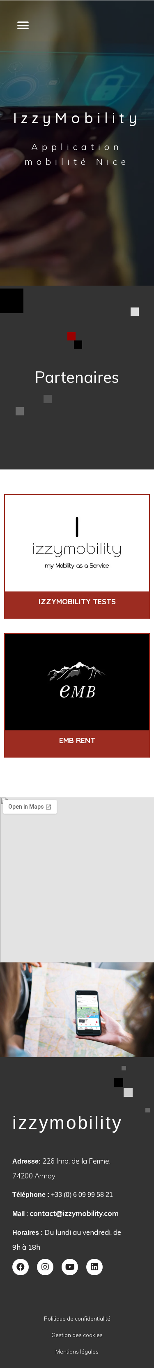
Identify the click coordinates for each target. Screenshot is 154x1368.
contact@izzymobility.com (74, 1213)
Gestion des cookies (77, 1335)
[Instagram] (45, 1267)
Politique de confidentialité (77, 1318)
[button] (23, 25)
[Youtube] (70, 1267)
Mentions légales (77, 1351)
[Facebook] (20, 1267)
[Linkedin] (94, 1267)
